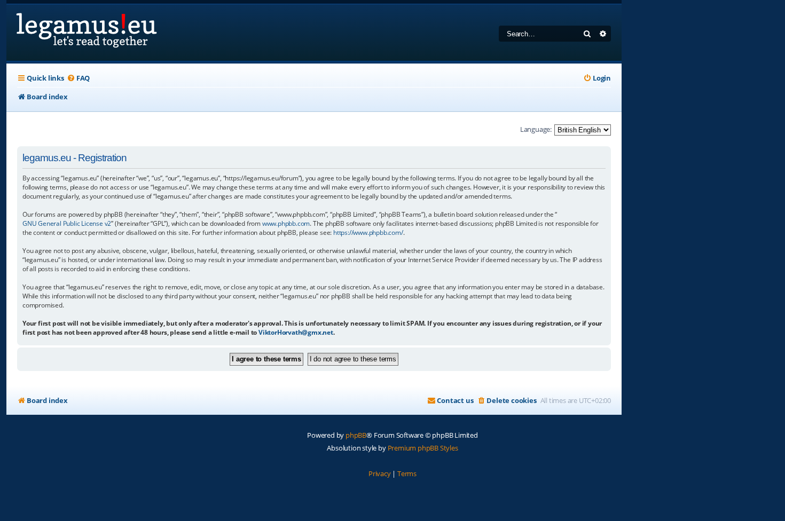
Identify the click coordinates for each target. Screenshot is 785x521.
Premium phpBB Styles (423, 448)
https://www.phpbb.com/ (368, 232)
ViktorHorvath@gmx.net (295, 332)
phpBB (356, 435)
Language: (536, 129)
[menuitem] (78, 78)
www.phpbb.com (286, 223)
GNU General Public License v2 (66, 223)
